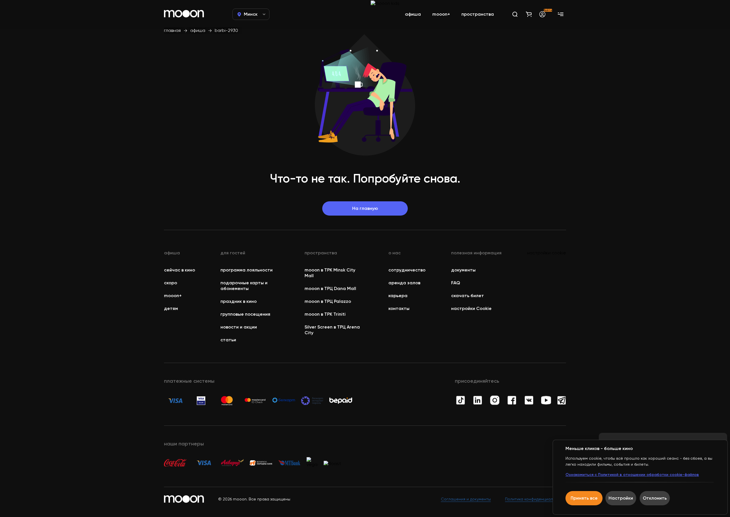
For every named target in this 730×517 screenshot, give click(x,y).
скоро (170, 282)
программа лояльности (246, 270)
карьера (397, 295)
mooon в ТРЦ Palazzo (328, 301)
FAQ (455, 282)
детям (171, 308)
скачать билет (467, 295)
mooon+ (173, 295)
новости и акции (238, 327)
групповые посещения (245, 314)
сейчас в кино (179, 270)
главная (172, 30)
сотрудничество (406, 270)
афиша (197, 30)
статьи (228, 339)
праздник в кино (238, 301)
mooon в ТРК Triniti (325, 314)
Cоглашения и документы (466, 499)
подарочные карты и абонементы (243, 285)
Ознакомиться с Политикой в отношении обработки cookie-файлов (632, 474)
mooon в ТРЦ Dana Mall (330, 288)
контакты (398, 308)
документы (463, 270)
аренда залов (404, 282)
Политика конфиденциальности (535, 499)
